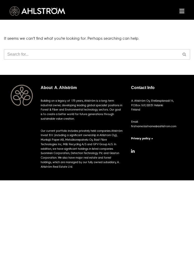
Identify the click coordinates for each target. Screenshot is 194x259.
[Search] (184, 54)
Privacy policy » (142, 138)
